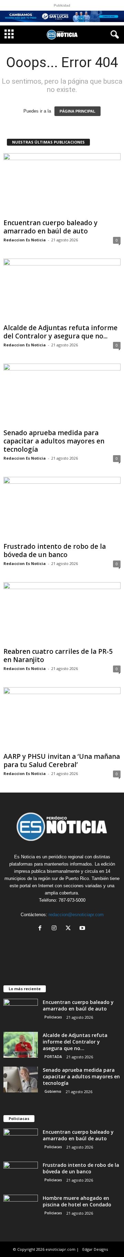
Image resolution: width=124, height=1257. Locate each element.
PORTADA (53, 1056)
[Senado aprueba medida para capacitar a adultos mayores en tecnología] (62, 395)
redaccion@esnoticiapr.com (76, 914)
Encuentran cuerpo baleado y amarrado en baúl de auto (50, 226)
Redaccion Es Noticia (24, 239)
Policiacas (53, 1017)
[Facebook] (41, 928)
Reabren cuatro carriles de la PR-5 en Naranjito (58, 655)
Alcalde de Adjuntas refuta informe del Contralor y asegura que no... (60, 332)
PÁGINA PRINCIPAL (77, 111)
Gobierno (52, 1091)
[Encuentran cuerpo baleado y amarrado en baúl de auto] (62, 184)
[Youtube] (83, 928)
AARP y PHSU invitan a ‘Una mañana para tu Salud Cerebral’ (61, 760)
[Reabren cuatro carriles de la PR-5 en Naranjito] (62, 613)
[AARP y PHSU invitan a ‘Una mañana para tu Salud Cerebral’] (62, 718)
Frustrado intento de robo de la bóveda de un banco (54, 550)
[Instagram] (56, 928)
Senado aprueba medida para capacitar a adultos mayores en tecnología (53, 441)
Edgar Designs (95, 1249)
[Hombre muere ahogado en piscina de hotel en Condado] (20, 1208)
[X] (70, 928)
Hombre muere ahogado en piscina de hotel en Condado (77, 1201)
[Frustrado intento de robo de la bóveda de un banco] (62, 508)
